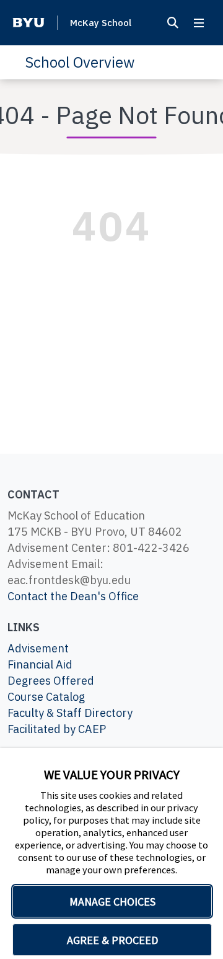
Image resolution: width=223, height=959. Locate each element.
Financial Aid (39, 664)
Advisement (38, 648)
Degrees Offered (50, 680)
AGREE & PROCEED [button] (112, 940)
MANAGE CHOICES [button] (112, 901)
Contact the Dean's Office (73, 596)
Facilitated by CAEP (56, 729)
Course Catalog (46, 697)
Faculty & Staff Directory (70, 713)
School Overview (79, 62)
